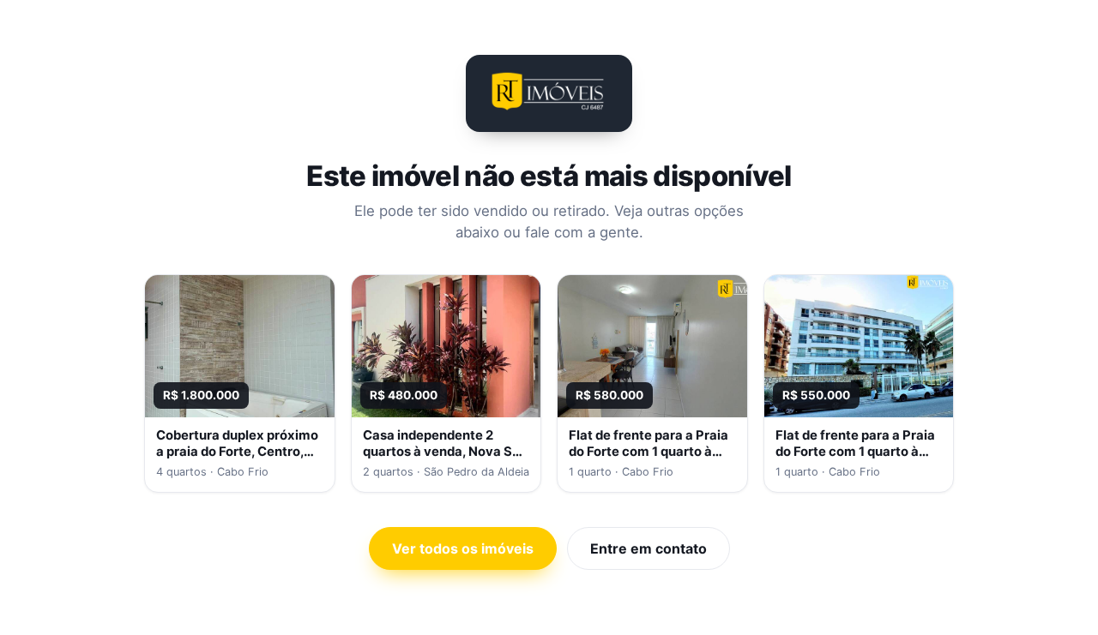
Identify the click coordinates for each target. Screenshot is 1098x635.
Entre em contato (648, 548)
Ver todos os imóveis (463, 548)
